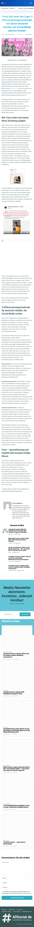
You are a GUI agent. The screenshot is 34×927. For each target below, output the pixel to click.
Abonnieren (25, 614)
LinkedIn (5, 690)
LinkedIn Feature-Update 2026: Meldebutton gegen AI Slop (13, 693)
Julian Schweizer (7, 772)
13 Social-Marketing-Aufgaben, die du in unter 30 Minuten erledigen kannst (16, 806)
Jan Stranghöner (10, 34)
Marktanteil (14, 88)
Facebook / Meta (12, 570)
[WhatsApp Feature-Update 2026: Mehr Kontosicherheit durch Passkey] (5, 540)
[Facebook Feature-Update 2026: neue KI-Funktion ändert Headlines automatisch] (5, 567)
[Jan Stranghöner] (3, 34)
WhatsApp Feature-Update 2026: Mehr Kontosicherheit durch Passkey (18, 540)
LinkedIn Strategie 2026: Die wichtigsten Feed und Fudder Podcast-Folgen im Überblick (17, 530)
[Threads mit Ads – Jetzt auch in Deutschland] (17, 826)
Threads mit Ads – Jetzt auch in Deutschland (14, 843)
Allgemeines (6, 804)
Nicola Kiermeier (7, 659)
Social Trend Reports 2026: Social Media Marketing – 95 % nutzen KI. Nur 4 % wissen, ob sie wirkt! (19, 549)
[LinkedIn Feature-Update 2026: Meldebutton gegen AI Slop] (17, 676)
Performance (28, 34)
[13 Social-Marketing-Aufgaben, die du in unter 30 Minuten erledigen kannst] (17, 789)
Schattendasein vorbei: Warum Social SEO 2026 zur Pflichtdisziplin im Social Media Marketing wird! (16, 730)
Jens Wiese (5, 809)
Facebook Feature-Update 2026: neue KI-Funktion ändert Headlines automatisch (19, 567)
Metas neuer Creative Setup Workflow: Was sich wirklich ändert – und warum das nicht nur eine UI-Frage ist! (16, 768)
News (9, 552)
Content (10, 534)
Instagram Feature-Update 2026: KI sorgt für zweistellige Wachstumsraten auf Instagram (19, 558)
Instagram (6, 840)
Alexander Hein (6, 734)
